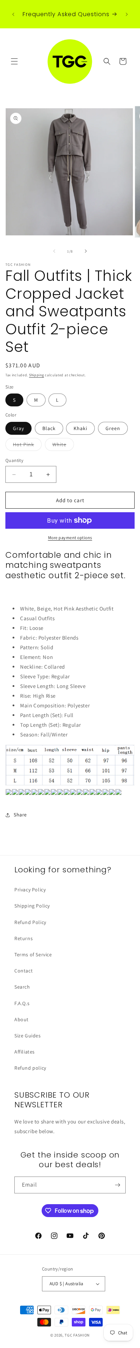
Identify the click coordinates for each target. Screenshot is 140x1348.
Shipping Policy (32, 905)
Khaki (80, 428)
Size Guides (27, 1035)
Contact (23, 970)
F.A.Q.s (21, 1003)
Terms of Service (33, 954)
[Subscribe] (117, 1185)
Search (22, 987)
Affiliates (24, 1051)
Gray (18, 428)
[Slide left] (54, 251)
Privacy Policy (30, 889)
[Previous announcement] (13, 14)
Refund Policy (30, 922)
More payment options (70, 537)
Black (49, 428)
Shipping (36, 375)
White (63, 446)
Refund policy (30, 1068)
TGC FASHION (77, 1335)
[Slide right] (86, 251)
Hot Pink (27, 446)
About (21, 1019)
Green (113, 428)
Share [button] (20, 814)
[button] (14, 61)
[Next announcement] (127, 14)
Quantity (14, 460)
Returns (23, 938)
